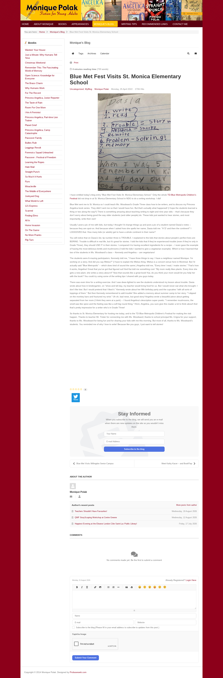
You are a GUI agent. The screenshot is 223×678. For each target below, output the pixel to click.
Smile (144, 587)
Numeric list (113, 587)
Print (76, 62)
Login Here (191, 580)
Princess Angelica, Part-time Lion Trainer (41, 119)
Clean (131, 587)
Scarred (29, 210)
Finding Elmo (31, 215)
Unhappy (159, 587)
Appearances (80, 24)
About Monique (43, 24)
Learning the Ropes (34, 162)
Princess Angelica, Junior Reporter (42, 97)
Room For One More (35, 107)
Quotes (126, 587)
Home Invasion (32, 225)
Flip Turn (29, 240)
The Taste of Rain (33, 102)
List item (118, 587)
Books (62, 24)
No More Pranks (33, 235)
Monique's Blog (104, 24)
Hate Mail (29, 167)
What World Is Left (34, 201)
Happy (139, 587)
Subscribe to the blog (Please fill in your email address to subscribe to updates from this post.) (117, 627)
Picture (100, 587)
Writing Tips (129, 24)
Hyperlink (95, 587)
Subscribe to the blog (134, 449)
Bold (76, 587)
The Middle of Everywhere (38, 191)
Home (25, 24)
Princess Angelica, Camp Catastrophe (37, 131)
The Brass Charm (34, 83)
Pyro (27, 181)
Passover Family (33, 138)
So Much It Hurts (33, 176)
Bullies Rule (31, 142)
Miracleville (30, 186)
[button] (188, 53)
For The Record (33, 93)
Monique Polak (102, 89)
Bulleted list (108, 587)
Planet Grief (31, 125)
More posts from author (186, 505)
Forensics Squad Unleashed (39, 152)
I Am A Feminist (33, 112)
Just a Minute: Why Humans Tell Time (41, 56)
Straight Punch (32, 171)
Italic (81, 587)
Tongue (154, 587)
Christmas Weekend (35, 62)
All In (27, 220)
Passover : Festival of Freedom (40, 157)
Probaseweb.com (78, 672)
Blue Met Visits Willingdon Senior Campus (95, 463)
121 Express (31, 206)
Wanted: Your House (35, 50)
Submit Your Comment (85, 658)
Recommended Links (155, 24)
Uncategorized (77, 89)
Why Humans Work (35, 88)
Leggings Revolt (33, 147)
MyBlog (88, 89)
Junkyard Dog (32, 196)
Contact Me (180, 24)
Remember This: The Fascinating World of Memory (41, 69)
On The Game (32, 230)
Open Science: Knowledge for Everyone (39, 77)
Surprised (149, 587)
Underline (86, 587)
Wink (164, 587)
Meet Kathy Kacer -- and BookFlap (177, 463)
